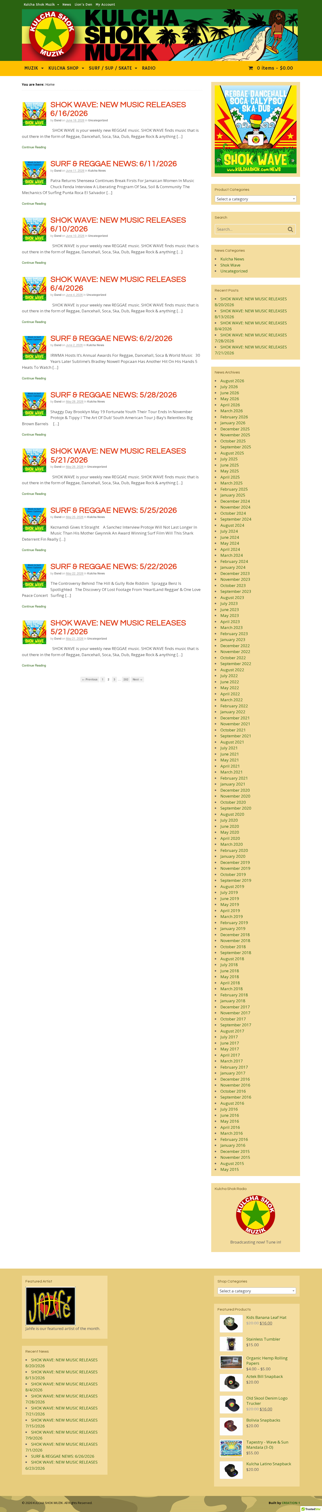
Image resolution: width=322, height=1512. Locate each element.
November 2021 (235, 723)
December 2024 (235, 501)
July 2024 (229, 531)
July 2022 (229, 675)
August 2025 (232, 453)
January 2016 (232, 1145)
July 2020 (229, 820)
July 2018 (229, 964)
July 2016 (229, 1109)
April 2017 (230, 1055)
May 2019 (229, 904)
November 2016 (235, 1085)
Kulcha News (97, 170)
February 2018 (234, 995)
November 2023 (235, 579)
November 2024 (235, 507)
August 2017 (232, 1031)
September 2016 (235, 1097)
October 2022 (233, 657)
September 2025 (235, 447)
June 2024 (229, 537)
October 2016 (233, 1091)
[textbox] (255, 199)
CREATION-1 (291, 1503)
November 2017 (235, 1012)
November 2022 (235, 651)
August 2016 (232, 1103)
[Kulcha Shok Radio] (256, 1215)
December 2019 (235, 862)
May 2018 (229, 976)
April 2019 (230, 910)
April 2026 (230, 405)
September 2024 (235, 519)
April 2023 (230, 621)
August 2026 (232, 380)
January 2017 (232, 1073)
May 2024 (229, 543)
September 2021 (235, 736)
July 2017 (229, 1037)
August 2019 (232, 886)
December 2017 (235, 1007)
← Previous (90, 679)
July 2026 (229, 386)
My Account (105, 4)
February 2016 (234, 1139)
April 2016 (230, 1127)
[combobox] (256, 198)
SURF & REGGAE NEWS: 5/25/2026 (113, 510)
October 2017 (233, 1019)
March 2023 (231, 627)
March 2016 (231, 1133)
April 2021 (230, 766)
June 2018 (229, 970)
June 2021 (229, 754)
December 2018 (235, 934)
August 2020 (232, 814)
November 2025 (235, 434)
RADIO (149, 68)
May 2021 (229, 760)
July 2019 (229, 892)
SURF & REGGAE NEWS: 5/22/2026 (113, 566)
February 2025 (234, 489)
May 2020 (229, 832)
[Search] (290, 229)
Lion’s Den (83, 4)
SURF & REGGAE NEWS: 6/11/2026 (113, 164)
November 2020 (235, 796)
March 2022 (231, 699)
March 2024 (231, 555)
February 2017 (234, 1067)
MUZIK (31, 68)
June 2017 (229, 1043)
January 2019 (232, 928)
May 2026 (229, 398)
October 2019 (233, 874)
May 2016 (229, 1121)
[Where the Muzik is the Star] (160, 58)
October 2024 (233, 513)
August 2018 (232, 958)
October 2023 (233, 585)
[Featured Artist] (50, 1322)
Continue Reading (34, 147)
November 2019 (235, 868)
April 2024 (230, 549)
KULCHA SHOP (63, 68)
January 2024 (232, 567)
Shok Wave (230, 265)
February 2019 (234, 922)
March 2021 (231, 772)
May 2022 (229, 687)
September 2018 (235, 952)
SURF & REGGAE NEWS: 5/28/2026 (113, 395)
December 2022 (235, 645)
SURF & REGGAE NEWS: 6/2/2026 (111, 338)
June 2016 (229, 1115)
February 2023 (234, 633)
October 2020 (233, 802)
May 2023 (229, 615)
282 (126, 679)
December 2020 (235, 790)
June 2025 (229, 465)
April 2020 (230, 838)
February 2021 (234, 778)
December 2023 (235, 573)
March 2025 (231, 483)
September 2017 (235, 1025)
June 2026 (229, 392)
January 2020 (232, 856)
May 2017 (229, 1049)
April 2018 (230, 982)
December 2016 (235, 1079)
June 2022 (229, 681)
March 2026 (231, 410)
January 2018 (232, 1000)
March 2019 (231, 916)
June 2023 (229, 609)
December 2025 (235, 429)
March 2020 (231, 844)
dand (57, 120)
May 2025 (229, 471)
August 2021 (232, 742)
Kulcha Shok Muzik (39, 4)
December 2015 (235, 1151)
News (66, 4)
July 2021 (229, 748)
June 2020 (229, 826)
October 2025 (233, 441)
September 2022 (235, 663)
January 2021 (232, 784)
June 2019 (229, 898)
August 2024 (232, 525)
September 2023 (235, 591)
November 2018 (235, 940)
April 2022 (230, 694)
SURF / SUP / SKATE (110, 68)
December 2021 (235, 718)
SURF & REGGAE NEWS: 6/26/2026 (62, 1456)
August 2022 (232, 669)
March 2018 (231, 988)
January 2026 (232, 422)
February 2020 (234, 850)
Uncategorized (98, 120)
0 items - (274, 68)
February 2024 (234, 561)
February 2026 (234, 417)
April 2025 (230, 477)
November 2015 (235, 1157)
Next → (137, 679)
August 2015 (232, 1163)
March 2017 (231, 1061)
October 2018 (233, 946)
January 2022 (232, 711)
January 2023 (232, 639)
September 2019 (235, 880)
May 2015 (229, 1169)
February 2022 (234, 706)
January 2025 (232, 495)
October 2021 (233, 730)
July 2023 (229, 603)
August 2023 (232, 597)
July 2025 (229, 459)
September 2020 (235, 808)
